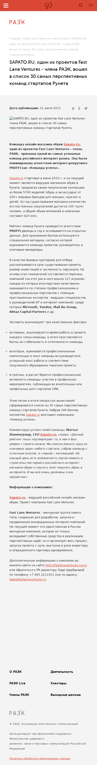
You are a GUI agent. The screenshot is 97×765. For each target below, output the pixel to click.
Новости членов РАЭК (54, 38)
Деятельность (62, 672)
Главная (15, 38)
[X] (86, 108)
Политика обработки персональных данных (39, 758)
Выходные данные (66, 695)
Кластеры (58, 683)
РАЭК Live (30, 38)
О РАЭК (15, 672)
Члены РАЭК (19, 695)
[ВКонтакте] (73, 108)
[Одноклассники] (79, 108)
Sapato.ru (72, 144)
